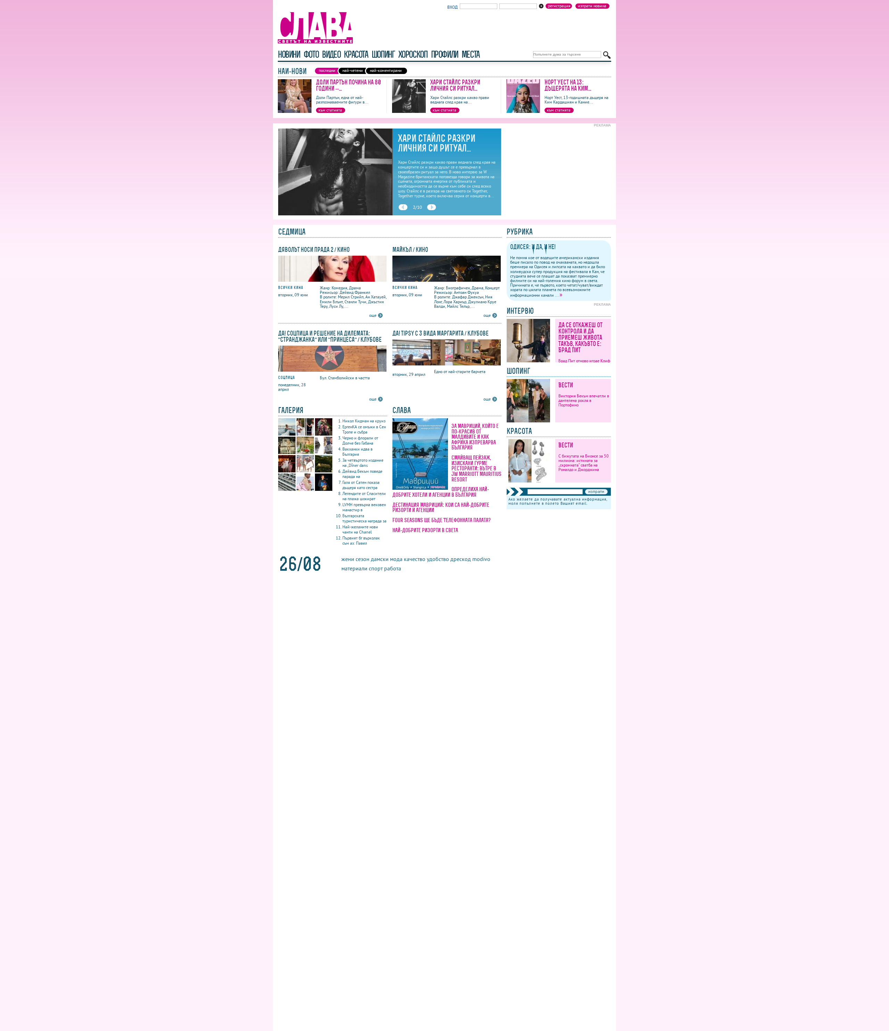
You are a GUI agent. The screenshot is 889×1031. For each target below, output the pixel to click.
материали (354, 568)
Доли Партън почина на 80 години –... (348, 85)
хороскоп (412, 54)
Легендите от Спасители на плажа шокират (364, 496)
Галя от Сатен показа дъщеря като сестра (361, 485)
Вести (565, 385)
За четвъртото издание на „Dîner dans (362, 462)
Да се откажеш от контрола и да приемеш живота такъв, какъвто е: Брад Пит (580, 337)
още (372, 315)
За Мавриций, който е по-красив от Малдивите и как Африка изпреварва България (475, 436)
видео (331, 54)
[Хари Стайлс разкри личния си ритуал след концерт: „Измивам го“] (409, 111)
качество (414, 558)
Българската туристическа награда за (364, 518)
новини (289, 54)
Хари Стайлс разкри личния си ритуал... (455, 85)
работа (392, 568)
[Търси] (607, 55)
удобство (438, 558)
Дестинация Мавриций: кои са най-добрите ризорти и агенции (440, 507)
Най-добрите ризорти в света (425, 530)
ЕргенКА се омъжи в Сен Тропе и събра (364, 429)
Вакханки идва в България (357, 451)
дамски (380, 558)
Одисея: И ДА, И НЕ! (533, 247)
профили (444, 54)
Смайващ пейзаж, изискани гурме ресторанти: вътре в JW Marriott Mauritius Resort (476, 468)
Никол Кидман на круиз (363, 420)
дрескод (460, 558)
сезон (362, 558)
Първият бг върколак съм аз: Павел (361, 540)
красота (356, 54)
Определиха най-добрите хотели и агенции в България (440, 492)
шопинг (383, 54)
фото (311, 54)
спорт (376, 568)
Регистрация (559, 5)
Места (471, 54)
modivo (481, 558)
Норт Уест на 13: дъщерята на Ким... (568, 85)
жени (347, 558)
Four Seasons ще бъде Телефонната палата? (441, 520)
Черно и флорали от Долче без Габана (360, 440)
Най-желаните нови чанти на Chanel (360, 529)
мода (396, 558)
